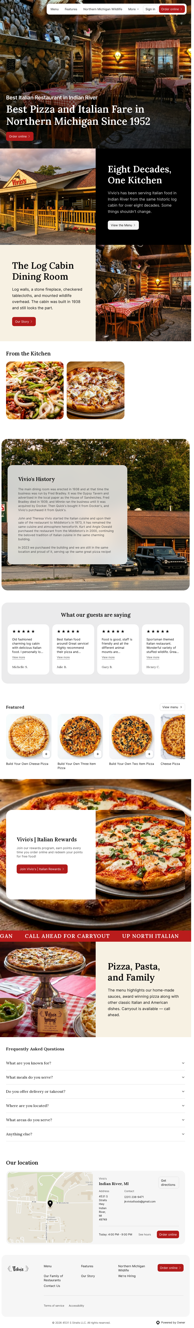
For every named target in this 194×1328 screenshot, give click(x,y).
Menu (55, 9)
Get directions (168, 1183)
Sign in (150, 9)
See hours (144, 1234)
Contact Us (52, 1286)
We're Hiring (127, 1276)
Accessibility (76, 1305)
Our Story (88, 1276)
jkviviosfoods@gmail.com (140, 1201)
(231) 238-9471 (134, 1197)
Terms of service (54, 1305)
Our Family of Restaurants (53, 1278)
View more (18, 657)
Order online (168, 1234)
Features (71, 9)
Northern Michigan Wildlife (102, 9)
